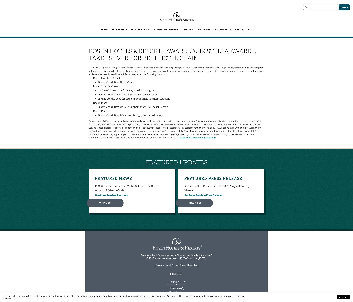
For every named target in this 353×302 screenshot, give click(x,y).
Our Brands (119, 29)
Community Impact (166, 29)
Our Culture (139, 29)
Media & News (223, 29)
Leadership (203, 29)
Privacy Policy (179, 265)
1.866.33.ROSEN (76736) (194, 258)
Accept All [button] (343, 297)
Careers (187, 29)
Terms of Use (162, 265)
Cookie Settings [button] (327, 297)
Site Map (193, 265)
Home (104, 29)
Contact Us (242, 29)
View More (105, 203)
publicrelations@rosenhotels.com (198, 137)
